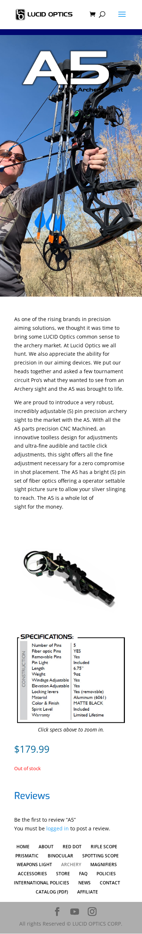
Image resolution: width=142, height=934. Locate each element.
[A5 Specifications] (71, 723)
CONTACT (110, 883)
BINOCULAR (60, 856)
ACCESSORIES (32, 874)
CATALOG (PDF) (52, 892)
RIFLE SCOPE (104, 847)
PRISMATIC (27, 856)
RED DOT (72, 847)
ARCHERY (71, 864)
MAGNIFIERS (103, 864)
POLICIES (106, 874)
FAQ (83, 874)
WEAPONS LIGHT (34, 864)
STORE (63, 874)
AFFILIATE (87, 892)
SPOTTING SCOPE (100, 856)
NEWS (84, 883)
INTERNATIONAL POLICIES (41, 883)
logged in (57, 828)
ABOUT (46, 847)
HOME (22, 847)
